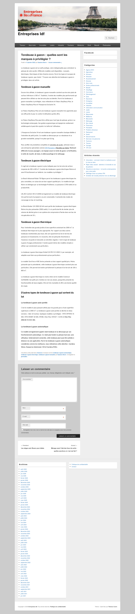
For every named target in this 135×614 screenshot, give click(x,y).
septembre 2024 (25, 514)
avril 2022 (23, 574)
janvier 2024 (24, 529)
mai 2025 (23, 496)
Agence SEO (90, 70)
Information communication (94, 108)
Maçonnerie (89, 114)
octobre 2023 (24, 536)
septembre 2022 (25, 562)
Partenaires (107, 45)
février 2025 (24, 502)
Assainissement (91, 79)
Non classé (89, 123)
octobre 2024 (24, 511)
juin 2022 (23, 569)
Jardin (88, 110)
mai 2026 (23, 476)
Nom (24, 408)
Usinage (88, 145)
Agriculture (89, 72)
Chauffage (89, 90)
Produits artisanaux (92, 130)
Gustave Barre (42, 62)
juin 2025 (23, 493)
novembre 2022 (25, 558)
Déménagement (91, 94)
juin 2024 (23, 520)
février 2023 (24, 551)
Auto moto (32, 45)
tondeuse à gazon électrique (29, 355)
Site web (25, 425)
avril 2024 (23, 525)
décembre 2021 (25, 582)
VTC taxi (88, 148)
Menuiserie (89, 119)
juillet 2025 (24, 491)
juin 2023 (23, 545)
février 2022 (24, 578)
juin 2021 (23, 596)
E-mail (25, 416)
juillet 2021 (24, 594)
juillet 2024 (24, 518)
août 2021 (24, 591)
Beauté (96, 45)
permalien (24, 356)
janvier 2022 (24, 580)
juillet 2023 (24, 542)
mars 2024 (24, 527)
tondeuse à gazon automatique (62, 353)
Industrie (61, 45)
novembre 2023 (25, 533)
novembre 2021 (25, 585)
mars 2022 (24, 576)
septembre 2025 (25, 489)
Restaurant (89, 132)
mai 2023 (23, 547)
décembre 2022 (25, 556)
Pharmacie (89, 125)
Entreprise (89, 101)
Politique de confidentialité (80, 464)
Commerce (89, 92)
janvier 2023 (24, 554)
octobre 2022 (24, 560)
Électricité (89, 99)
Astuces (39, 353)
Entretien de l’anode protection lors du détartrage (101, 176)
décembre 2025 (25, 482)
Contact (74, 467)
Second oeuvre (90, 137)
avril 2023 (23, 549)
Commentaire (27, 379)
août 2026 (24, 469)
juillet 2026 (24, 471)
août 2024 (24, 516)
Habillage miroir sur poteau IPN (95, 173)
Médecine (80, 45)
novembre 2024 (25, 509)
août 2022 (24, 565)
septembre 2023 (25, 538)
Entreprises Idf (31, 33)
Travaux (22, 45)
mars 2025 (24, 500)
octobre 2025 (24, 487)
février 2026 (24, 478)
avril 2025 (23, 498)
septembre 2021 (25, 589)
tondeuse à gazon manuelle (47, 355)
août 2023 (24, 540)
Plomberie (89, 128)
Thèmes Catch (112, 607)
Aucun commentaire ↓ (55, 62)
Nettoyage (89, 121)
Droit (89, 45)
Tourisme (71, 45)
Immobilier (42, 45)
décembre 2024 (25, 507)
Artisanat (88, 76)
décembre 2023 (25, 531)
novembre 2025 (25, 485)
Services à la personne (93, 139)
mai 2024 (23, 522)
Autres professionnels (92, 85)
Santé (88, 134)
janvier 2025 (24, 505)
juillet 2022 (24, 567)
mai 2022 (23, 571)
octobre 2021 (24, 587)
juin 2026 (23, 474)
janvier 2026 (24, 480)
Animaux (88, 74)
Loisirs (52, 45)
